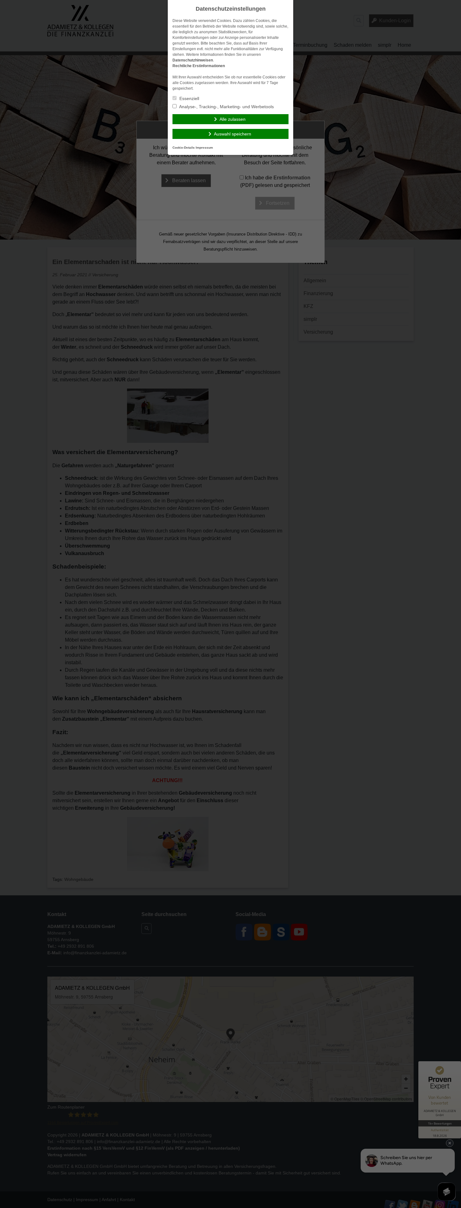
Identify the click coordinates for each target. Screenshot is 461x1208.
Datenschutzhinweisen (192, 60)
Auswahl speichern (232, 133)
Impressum (204, 147)
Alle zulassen (233, 119)
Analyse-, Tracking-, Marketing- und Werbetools (226, 106)
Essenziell (188, 98)
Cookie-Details (183, 147)
